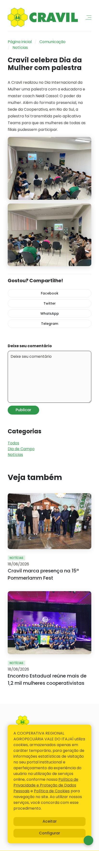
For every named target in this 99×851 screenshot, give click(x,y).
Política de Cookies (52, 791)
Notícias (20, 47)
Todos (13, 443)
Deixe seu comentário (30, 346)
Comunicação (52, 42)
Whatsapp (88, 840)
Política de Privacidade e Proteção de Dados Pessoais (45, 785)
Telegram (49, 323)
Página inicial (20, 42)
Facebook (49, 293)
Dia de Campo (21, 449)
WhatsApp (49, 313)
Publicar (23, 410)
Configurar (49, 833)
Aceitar (50, 821)
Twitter (49, 303)
